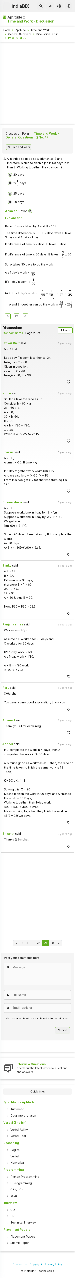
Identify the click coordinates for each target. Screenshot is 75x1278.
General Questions (20, 34)
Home (7, 30)
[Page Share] (50, 6)
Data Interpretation (23, 1115)
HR (12, 1216)
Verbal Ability (19, 1129)
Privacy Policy (53, 1264)
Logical (15, 1150)
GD (12, 1210)
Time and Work (40, 30)
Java (13, 1196)
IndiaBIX (20, 6)
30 (52, 943)
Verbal (14, 1156)
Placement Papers (23, 1236)
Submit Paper (19, 1243)
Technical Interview (23, 1222)
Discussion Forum (47, 34)
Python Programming (24, 1177)
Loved (67, 330)
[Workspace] (16, 316)
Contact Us (20, 1264)
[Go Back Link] (8, 316)
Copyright (36, 1264)
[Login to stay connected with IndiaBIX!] (68, 6)
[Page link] (16, 943)
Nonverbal (17, 1162)
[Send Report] (25, 316)
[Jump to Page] (22, 943)
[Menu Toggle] (6, 6)
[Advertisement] (37, 83)
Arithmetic (17, 1109)
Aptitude (20, 30)
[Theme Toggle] (59, 6)
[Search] (41, 6)
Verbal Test (18, 1136)
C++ (13, 1189)
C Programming (21, 1183)
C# (21, 1189)
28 (38, 943)
